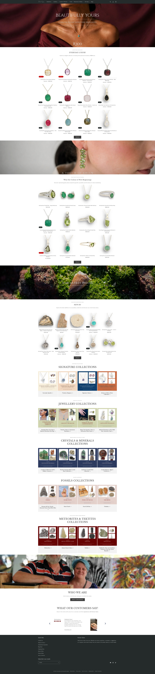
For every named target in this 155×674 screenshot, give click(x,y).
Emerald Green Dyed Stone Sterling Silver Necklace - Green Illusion (87, 80)
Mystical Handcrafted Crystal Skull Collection (67, 470)
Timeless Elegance (67, 393)
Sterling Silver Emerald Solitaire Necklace (67, 255)
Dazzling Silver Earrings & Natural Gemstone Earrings (47, 430)
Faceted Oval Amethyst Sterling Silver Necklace (68, 79)
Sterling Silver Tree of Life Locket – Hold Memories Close (46, 352)
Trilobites (106, 506)
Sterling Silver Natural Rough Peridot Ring (87, 230)
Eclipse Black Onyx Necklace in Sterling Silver (107, 105)
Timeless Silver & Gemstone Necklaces (67, 430)
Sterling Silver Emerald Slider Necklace (107, 255)
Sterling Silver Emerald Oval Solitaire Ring (107, 205)
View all (77, 137)
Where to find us (41, 642)
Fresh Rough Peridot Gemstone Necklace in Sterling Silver (107, 231)
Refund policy (72, 671)
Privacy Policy (41, 653)
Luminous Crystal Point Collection (87, 470)
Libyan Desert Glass (67, 548)
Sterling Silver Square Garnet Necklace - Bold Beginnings (107, 80)
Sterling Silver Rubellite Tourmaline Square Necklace (68, 106)
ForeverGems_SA (59, 671)
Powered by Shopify (65, 671)
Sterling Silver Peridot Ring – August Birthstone (48, 205)
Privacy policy (78, 671)
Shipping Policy (41, 649)
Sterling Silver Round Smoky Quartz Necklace (93, 352)
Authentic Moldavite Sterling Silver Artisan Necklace (48, 256)
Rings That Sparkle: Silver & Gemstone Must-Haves (87, 430)
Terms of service (84, 671)
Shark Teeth (67, 506)
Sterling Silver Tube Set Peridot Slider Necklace (87, 205)
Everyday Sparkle (47, 393)
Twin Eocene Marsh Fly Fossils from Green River (77, 330)
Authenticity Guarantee (43, 644)
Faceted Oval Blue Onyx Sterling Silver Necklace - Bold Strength (67, 131)
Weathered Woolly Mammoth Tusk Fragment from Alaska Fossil (61, 330)
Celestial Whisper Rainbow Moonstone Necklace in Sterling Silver (107, 131)
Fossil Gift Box (86, 506)
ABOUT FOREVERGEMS (77, 599)
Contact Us (40, 640)
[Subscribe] (58, 662)
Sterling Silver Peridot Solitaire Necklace (67, 230)
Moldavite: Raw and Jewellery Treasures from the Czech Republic (107, 549)
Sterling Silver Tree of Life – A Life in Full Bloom (109, 330)
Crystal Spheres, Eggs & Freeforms (107, 470)
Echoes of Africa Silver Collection (107, 393)
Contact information (98, 671)
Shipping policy (91, 671)
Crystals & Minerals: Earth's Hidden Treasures (48, 470)
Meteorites (47, 548)
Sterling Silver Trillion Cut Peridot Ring (87, 255)
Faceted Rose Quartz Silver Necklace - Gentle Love (87, 105)
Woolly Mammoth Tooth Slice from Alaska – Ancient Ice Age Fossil (45, 330)
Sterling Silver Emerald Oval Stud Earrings (68, 205)
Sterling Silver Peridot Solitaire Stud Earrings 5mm (109, 352)
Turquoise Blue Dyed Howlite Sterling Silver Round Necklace (93, 330)
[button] (49, 2)
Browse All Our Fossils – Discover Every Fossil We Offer (48, 507)
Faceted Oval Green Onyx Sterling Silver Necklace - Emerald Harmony (48, 106)
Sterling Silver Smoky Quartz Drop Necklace (77, 352)
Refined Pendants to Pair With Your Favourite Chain (107, 430)
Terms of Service (41, 655)
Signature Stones (86, 393)
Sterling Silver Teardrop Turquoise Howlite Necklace (61, 352)
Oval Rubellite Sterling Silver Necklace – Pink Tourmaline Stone (47, 131)
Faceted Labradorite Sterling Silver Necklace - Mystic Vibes (87, 131)
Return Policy (41, 651)
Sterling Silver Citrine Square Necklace (48, 79)
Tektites (87, 548)
